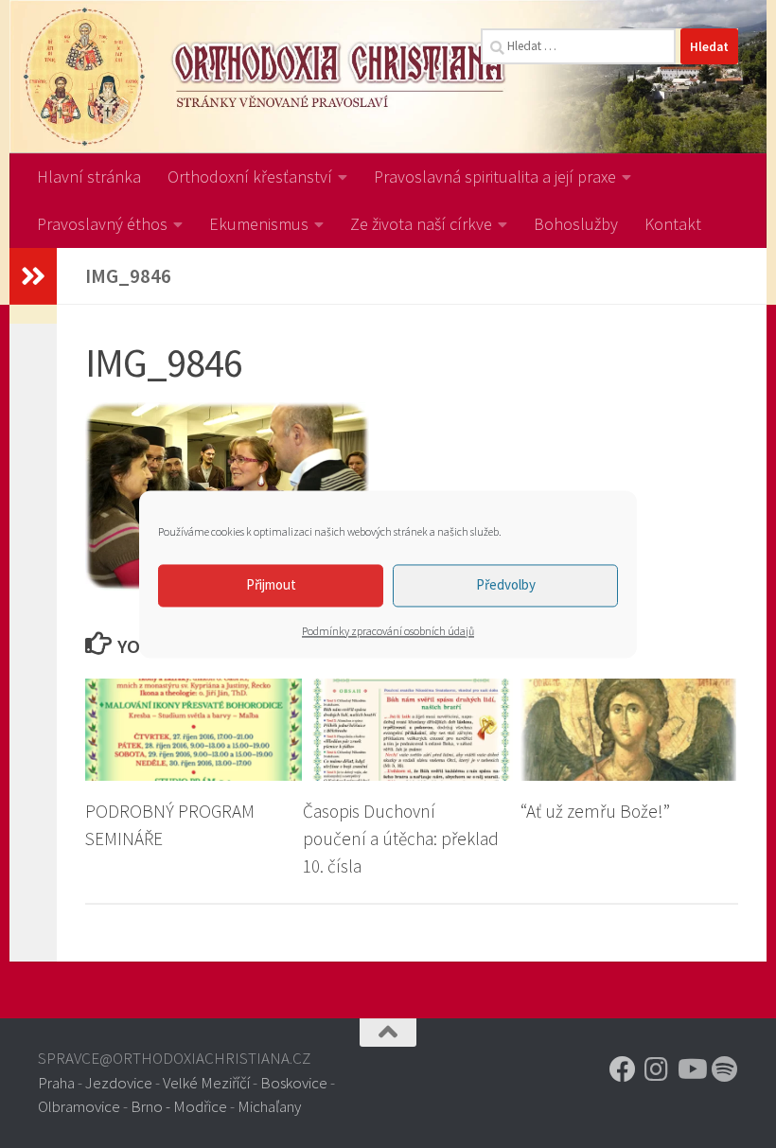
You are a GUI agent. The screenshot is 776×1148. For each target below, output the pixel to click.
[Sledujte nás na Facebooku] (622, 1069)
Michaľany (269, 1106)
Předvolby (506, 584)
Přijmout (271, 584)
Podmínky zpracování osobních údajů (388, 631)
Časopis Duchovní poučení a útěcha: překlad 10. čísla (401, 838)
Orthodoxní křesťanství (250, 176)
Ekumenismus (259, 224)
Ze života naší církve (421, 224)
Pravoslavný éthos (102, 224)
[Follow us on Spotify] (725, 1069)
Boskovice (293, 1082)
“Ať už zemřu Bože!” (595, 811)
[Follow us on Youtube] (691, 1069)
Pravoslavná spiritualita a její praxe (495, 176)
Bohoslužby (576, 224)
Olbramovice (79, 1106)
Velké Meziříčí (206, 1082)
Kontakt (672, 224)
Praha (56, 1082)
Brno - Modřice (179, 1106)
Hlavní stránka (89, 176)
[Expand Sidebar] (33, 276)
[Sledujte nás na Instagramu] (657, 1069)
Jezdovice (118, 1082)
